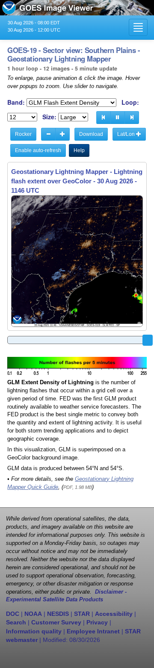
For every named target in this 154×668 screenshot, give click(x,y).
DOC (12, 613)
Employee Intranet (93, 631)
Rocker (23, 134)
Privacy (97, 622)
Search (16, 622)
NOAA (33, 613)
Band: (16, 102)
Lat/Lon (126, 134)
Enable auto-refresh (38, 150)
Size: (49, 117)
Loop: (130, 102)
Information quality (34, 631)
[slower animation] (48, 134)
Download (91, 134)
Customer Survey (56, 622)
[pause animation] (117, 117)
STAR (82, 613)
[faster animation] (62, 134)
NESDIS (58, 613)
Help (79, 150)
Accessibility (114, 613)
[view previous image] (103, 117)
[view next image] (131, 117)
